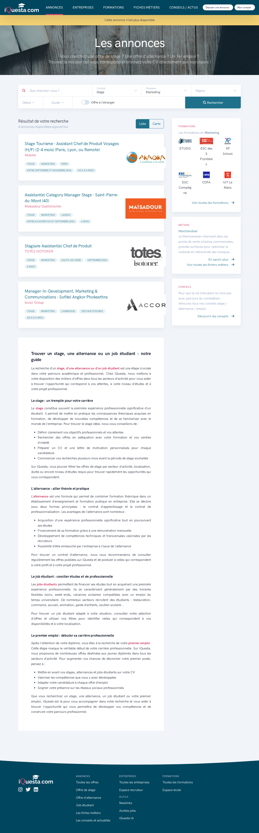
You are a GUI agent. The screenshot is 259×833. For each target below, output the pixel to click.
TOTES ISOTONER (39, 251)
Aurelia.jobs (127, 811)
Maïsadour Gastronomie (43, 206)
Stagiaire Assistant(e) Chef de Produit (58, 245)
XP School (227, 151)
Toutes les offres (87, 782)
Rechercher (214, 103)
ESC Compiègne (185, 187)
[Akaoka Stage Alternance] (145, 157)
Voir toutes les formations (210, 203)
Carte (156, 124)
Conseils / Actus (183, 7)
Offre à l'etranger (103, 102)
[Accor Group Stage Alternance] (145, 305)
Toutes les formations (177, 782)
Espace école (171, 790)
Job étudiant (85, 805)
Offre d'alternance (88, 798)
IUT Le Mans (227, 184)
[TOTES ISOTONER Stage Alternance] (145, 256)
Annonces (54, 7)
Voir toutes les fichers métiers (208, 265)
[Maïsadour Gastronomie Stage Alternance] (145, 208)
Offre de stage (85, 790)
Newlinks (125, 803)
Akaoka (30, 155)
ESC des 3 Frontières (206, 156)
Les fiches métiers (88, 813)
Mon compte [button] (244, 7)
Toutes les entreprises (134, 782)
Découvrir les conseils (213, 316)
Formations (113, 7)
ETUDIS (185, 148)
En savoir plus (218, 259)
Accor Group (34, 302)
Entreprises (83, 7)
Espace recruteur (131, 790)
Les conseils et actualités (93, 820)
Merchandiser (188, 231)
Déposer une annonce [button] (218, 7)
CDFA (206, 182)
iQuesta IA (126, 818)
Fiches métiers (147, 7)
